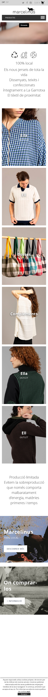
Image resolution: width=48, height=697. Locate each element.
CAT (3, 2)
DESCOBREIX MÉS (15, 548)
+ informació (14, 601)
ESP (7, 2)
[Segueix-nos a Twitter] (23, 3)
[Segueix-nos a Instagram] (31, 3)
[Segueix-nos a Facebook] (27, 3)
